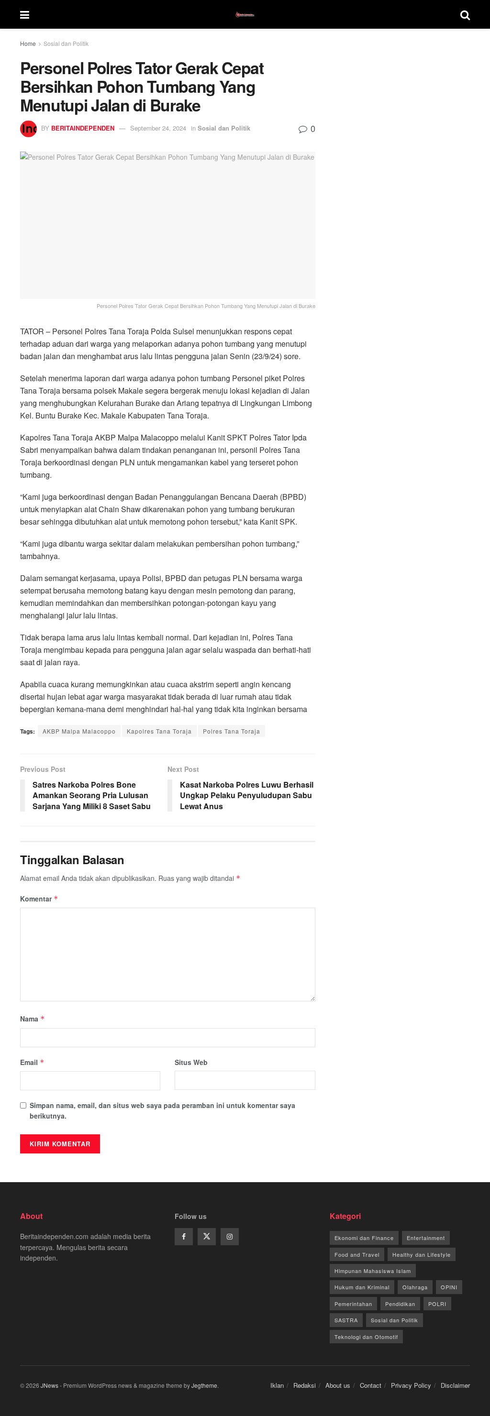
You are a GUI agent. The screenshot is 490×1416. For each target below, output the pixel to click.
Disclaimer (455, 1385)
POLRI (437, 1303)
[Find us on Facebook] (184, 1236)
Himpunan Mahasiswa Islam (372, 1270)
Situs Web (191, 1062)
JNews (49, 1385)
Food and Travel (356, 1254)
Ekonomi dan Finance (364, 1237)
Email (32, 1062)
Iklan (277, 1385)
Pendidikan (400, 1303)
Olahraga (415, 1287)
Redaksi (304, 1385)
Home (28, 43)
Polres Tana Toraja (231, 731)
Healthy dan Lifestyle (421, 1254)
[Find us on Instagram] (230, 1236)
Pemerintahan (353, 1303)
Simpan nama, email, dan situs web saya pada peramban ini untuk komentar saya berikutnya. (162, 1110)
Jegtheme (204, 1385)
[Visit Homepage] (245, 14)
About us (337, 1385)
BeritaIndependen (82, 127)
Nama (32, 1018)
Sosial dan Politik (66, 43)
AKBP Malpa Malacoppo (79, 731)
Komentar (39, 898)
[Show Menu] (24, 14)
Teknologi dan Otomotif (366, 1336)
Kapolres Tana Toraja (159, 731)
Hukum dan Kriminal (362, 1287)
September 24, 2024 (158, 127)
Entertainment (426, 1237)
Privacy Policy (411, 1385)
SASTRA (346, 1320)
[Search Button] (465, 14)
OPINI (449, 1287)
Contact (370, 1385)
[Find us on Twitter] (207, 1236)
